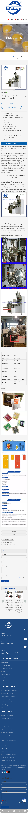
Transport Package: (7, 132)
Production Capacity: (7, 115)
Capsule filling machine (7, 668)
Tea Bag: (5, 126)
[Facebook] (2, 772)
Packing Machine (6, 711)
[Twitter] (9, 772)
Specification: (6, 135)
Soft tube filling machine (7, 702)
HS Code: (5, 124)
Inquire (11, 103)
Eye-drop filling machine (7, 693)
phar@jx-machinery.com (7, 643)
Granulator (4, 683)
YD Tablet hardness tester (8, 743)
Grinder (4, 671)
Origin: (4, 122)
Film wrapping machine (7, 729)
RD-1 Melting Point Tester (8, 757)
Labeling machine (6, 726)
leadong (23, 767)
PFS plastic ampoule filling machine (10, 690)
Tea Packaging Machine (7, 539)
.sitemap (3, 769)
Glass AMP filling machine (8, 699)
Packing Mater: (6, 128)
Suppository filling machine (8, 696)
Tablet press (5, 662)
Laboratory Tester (7, 736)
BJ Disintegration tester (7, 751)
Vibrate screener (6, 674)
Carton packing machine (7, 732)
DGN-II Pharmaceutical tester (9, 740)
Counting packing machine (8, 715)
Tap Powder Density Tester (8, 760)
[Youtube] (7, 772)
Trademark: (5, 139)
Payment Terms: (6, 117)
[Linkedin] (5, 772)
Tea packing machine (7, 721)
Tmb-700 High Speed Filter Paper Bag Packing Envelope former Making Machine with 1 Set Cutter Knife (9, 606)
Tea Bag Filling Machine (7, 542)
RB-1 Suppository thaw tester (9, 754)
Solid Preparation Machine (9, 658)
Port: (4, 113)
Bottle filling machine (7, 705)
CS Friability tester (6, 746)
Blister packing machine (7, 718)
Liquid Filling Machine (8, 686)
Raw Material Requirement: (9, 130)
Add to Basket (11, 107)
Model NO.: (5, 121)
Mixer (3, 677)
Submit (5, 581)
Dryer (3, 680)
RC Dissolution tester (7, 748)
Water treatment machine (8, 707)
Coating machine (6, 665)
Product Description (9, 143)
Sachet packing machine (7, 724)
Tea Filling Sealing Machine (8, 544)
